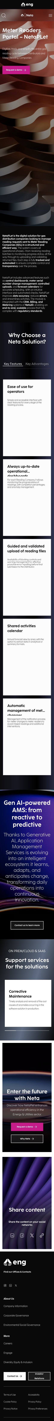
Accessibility (33, 1395)
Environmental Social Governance (22, 1325)
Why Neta (25, 1138)
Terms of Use (10, 1395)
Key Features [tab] (13, 364)
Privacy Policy (34, 1402)
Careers (8, 1343)
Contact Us (12, 1376)
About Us (9, 1298)
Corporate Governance (16, 1315)
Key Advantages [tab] (37, 364)
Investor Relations (39, 1376)
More (7, 1336)
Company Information (16, 1306)
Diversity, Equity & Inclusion (18, 1362)
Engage (8, 1353)
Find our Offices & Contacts (17, 1272)
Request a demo (14, 70)
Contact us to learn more (27, 925)
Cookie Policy (10, 1402)
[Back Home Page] (27, 15)
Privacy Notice (10, 1409)
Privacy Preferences (37, 1409)
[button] (4, 15)
